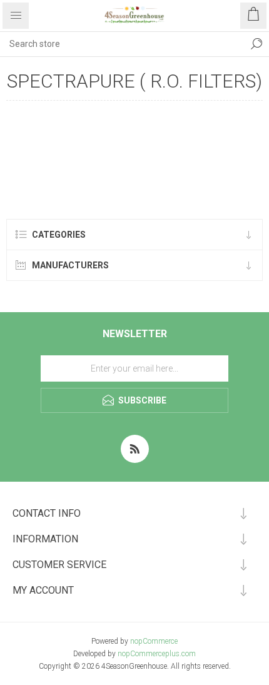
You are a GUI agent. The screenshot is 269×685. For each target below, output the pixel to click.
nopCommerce (154, 641)
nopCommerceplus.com (157, 653)
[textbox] (122, 43)
